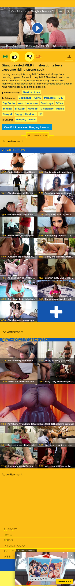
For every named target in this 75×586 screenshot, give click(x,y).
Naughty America (26, 119)
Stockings (47, 103)
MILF (61, 97)
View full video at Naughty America (31, 11)
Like (14, 57)
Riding (60, 108)
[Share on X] (69, 11)
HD (40, 114)
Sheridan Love (31, 92)
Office (59, 103)
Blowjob (20, 108)
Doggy (18, 114)
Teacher (7, 108)
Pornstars (50, 97)
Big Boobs (9, 103)
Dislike (29, 57)
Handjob (33, 108)
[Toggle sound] (18, 555)
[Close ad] (71, 555)
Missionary (47, 108)
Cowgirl (7, 114)
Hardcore (30, 114)
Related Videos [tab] (13, 150)
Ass (20, 103)
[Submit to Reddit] (61, 11)
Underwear (31, 103)
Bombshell (25, 97)
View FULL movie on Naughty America (26, 127)
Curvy (37, 97)
